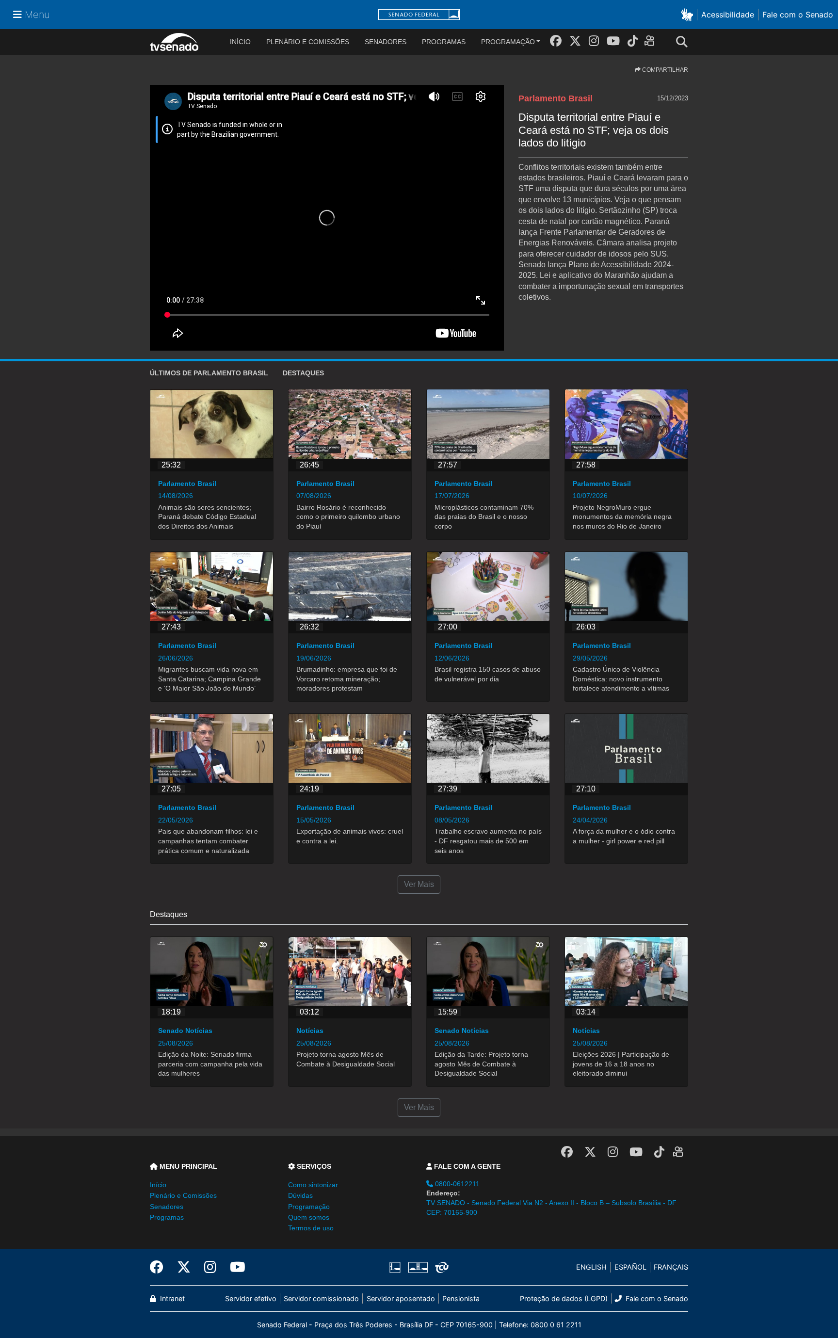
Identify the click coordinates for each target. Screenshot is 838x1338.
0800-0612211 (456, 1184)
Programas (444, 42)
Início (158, 1185)
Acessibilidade (727, 14)
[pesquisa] (685, 42)
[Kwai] (652, 42)
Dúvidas (300, 1195)
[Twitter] (575, 41)
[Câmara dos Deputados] (396, 1267)
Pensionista (461, 1298)
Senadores (385, 42)
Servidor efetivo (250, 1298)
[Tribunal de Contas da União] (440, 1267)
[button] (689, 14)
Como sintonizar (313, 1185)
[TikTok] (633, 41)
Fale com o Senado (797, 14)
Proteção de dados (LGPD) (564, 1298)
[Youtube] (613, 41)
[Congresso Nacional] (417, 1267)
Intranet (171, 1298)
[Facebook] (556, 41)
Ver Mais (419, 884)
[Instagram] (594, 41)
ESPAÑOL (630, 1267)
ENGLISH (591, 1267)
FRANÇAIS (671, 1267)
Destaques (303, 373)
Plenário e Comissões (307, 42)
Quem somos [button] (308, 1217)
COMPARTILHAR (664, 69)
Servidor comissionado (321, 1298)
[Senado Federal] (419, 14)
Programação (508, 42)
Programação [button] (309, 1206)
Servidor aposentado (401, 1298)
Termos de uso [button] (311, 1228)
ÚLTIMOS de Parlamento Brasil (209, 373)
